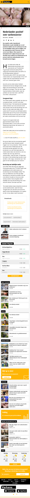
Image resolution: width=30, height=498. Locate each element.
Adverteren (6, 481)
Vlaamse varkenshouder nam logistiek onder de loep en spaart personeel (18, 392)
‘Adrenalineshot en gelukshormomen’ (18, 333)
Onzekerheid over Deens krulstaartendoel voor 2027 (15, 292)
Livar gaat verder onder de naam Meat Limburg (18, 431)
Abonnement (24, 479)
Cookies (23, 481)
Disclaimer (15, 483)
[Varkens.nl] (15, 487)
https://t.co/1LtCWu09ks (9, 132)
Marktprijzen (7, 243)
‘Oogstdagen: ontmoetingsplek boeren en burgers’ (18, 321)
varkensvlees (17, 217)
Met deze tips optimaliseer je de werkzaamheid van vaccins (17, 398)
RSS (12, 481)
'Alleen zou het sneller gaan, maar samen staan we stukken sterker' (17, 363)
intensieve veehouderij (18, 221)
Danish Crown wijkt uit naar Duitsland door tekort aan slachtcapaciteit (18, 444)
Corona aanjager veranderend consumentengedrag (16, 236)
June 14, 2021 (21, 137)
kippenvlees (7, 221)
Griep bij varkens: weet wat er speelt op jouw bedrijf (18, 385)
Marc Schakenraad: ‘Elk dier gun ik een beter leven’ (18, 298)
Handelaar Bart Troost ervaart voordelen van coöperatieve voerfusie (18, 350)
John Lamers (11, 37)
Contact (10, 479)
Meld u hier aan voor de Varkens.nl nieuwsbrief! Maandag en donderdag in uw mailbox (15, 470)
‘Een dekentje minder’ (14, 304)
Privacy (16, 481)
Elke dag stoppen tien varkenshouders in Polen (18, 425)
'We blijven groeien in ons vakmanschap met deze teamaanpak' (18, 357)
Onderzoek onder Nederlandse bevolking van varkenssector (16, 202)
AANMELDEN (22, 474)
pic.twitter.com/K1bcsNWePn (11, 134)
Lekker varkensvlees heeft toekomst (18, 229)
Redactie (16, 479)
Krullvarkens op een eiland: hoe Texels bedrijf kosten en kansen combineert (18, 344)
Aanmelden (7, 377)
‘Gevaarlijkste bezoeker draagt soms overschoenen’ (18, 327)
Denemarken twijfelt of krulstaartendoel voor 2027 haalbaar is (18, 437)
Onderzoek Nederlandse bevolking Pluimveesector (14, 207)
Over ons (3, 479)
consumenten (7, 217)
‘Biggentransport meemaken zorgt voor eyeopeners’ (18, 286)
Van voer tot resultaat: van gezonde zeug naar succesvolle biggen (17, 404)
